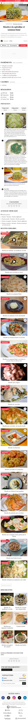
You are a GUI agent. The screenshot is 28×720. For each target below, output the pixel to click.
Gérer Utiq (23, 703)
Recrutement (22, 702)
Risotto (21, 3)
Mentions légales (6, 704)
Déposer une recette (7, 669)
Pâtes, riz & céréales (7, 3)
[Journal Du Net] (20, 710)
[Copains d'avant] (7, 716)
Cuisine (5, 678)
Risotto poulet (5, 219)
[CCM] (7, 710)
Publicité (17, 702)
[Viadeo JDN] (20, 716)
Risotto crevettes (6, 223)
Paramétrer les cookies (16, 703)
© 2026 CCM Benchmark (20, 704)
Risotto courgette (6, 221)
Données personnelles (7, 703)
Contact (13, 702)
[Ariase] (7, 718)
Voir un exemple (22, 678)
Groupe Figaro (12, 704)
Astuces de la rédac (7, 680)
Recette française (6, 585)
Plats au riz (16, 3)
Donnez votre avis (17, 24)
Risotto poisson (6, 214)
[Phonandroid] (20, 718)
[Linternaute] (7, 713)
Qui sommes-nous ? (7, 702)
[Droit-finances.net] (20, 713)
